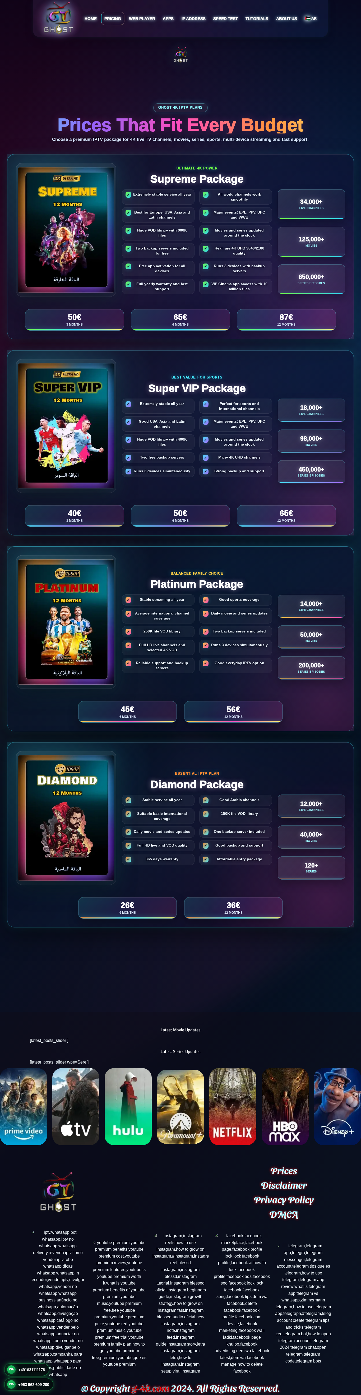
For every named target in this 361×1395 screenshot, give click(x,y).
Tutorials (257, 18)
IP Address (194, 18)
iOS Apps (157, 46)
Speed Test (225, 18)
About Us (286, 18)
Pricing (112, 18)
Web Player (142, 18)
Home (91, 18)
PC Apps (156, 56)
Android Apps (160, 36)
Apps (168, 18)
